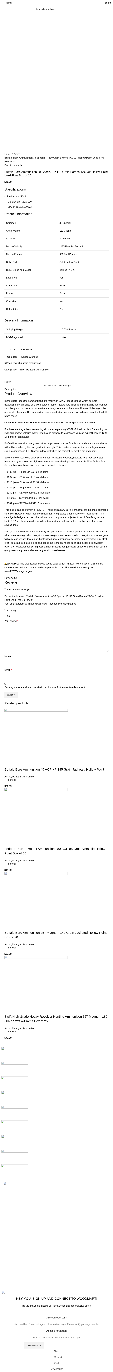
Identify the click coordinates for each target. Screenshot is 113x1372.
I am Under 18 (34, 1345)
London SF (8, 1263)
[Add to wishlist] (32, 763)
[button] (8, 763)
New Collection (86, 1263)
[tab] (49, 385)
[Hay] (14, 1127)
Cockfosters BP (10, 1269)
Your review (11, 621)
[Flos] (14, 1142)
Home (7, 154)
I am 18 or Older (11, 1345)
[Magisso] (14, 1069)
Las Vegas (7, 1285)
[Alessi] (14, 1171)
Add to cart (27, 349)
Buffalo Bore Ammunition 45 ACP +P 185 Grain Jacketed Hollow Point (54, 769)
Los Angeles (8, 1274)
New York (7, 1258)
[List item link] (28, 1237)
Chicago (6, 1280)
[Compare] (24, 763)
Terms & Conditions (50, 1269)
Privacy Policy (47, 1258)
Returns (44, 1263)
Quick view (16, 763)
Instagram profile (86, 1258)
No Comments (82, 1196)
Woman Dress (85, 1269)
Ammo (17, 154)
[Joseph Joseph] (14, 1113)
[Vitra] (14, 1054)
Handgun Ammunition (37, 369)
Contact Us (45, 1274)
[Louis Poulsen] (14, 1083)
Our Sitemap (46, 1285)
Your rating (10, 610)
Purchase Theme (86, 1285)
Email (8, 670)
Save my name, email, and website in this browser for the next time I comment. (44, 687)
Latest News (46, 1280)
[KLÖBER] (14, 1098)
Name (8, 656)
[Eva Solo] (14, 1157)
